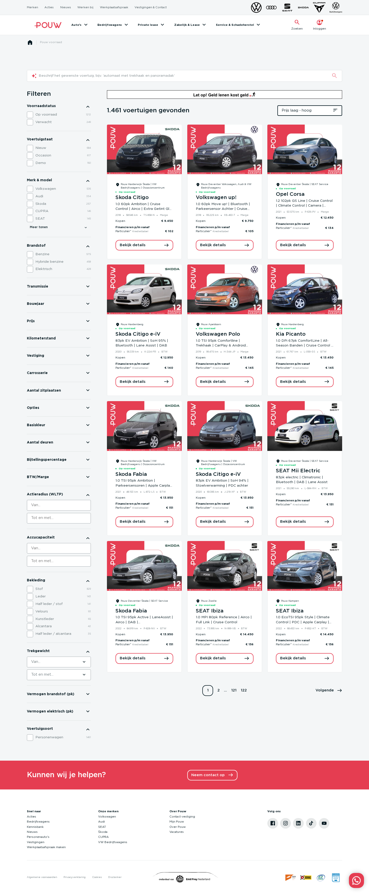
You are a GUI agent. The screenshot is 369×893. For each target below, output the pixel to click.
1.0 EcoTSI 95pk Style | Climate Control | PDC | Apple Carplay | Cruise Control (303, 622)
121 (233, 690)
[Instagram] (285, 823)
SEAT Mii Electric (298, 470)
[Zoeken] (334, 76)
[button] (329, 690)
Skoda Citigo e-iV (137, 334)
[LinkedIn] (298, 823)
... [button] (225, 690)
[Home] (48, 25)
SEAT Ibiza (209, 610)
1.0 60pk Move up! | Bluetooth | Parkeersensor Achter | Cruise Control (223, 209)
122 (244, 690)
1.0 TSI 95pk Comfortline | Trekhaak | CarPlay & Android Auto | (221, 345)
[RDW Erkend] (290, 877)
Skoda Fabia (131, 474)
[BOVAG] (305, 877)
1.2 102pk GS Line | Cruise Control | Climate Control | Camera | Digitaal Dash (304, 205)
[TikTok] (311, 823)
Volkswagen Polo (218, 334)
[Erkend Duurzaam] (321, 877)
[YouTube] (324, 823)
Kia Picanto (290, 334)
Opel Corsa (290, 194)
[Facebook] (272, 823)
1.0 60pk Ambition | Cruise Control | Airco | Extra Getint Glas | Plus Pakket (144, 209)
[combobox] (59, 505)
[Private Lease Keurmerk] (335, 877)
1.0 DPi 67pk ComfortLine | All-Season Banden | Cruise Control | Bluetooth (304, 345)
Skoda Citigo (132, 197)
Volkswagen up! (216, 197)
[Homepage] (30, 42)
